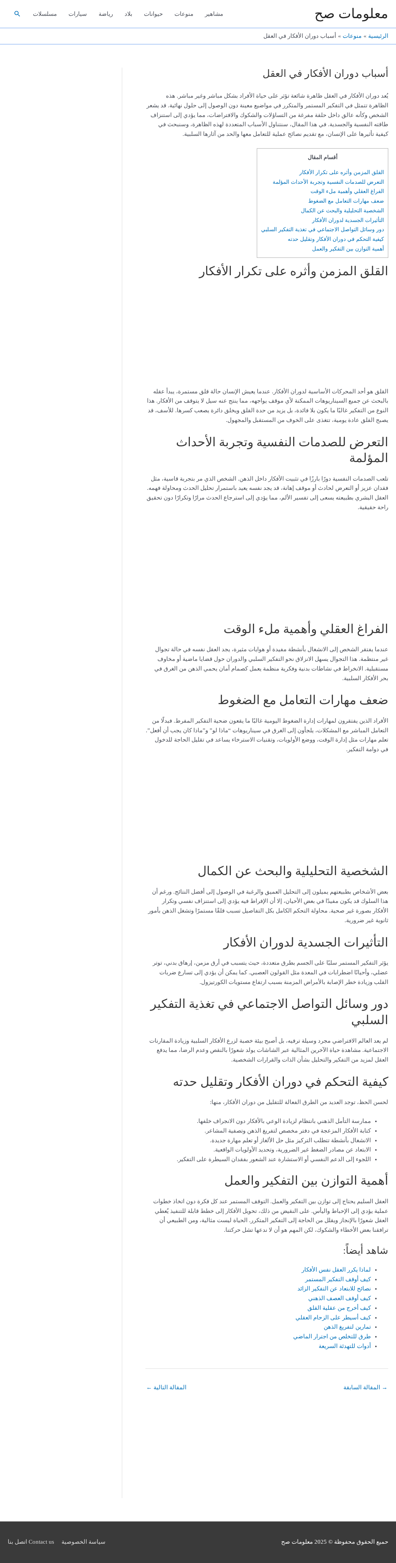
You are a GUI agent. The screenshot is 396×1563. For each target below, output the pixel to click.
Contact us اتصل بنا (31, 1542)
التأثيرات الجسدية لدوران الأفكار (348, 220)
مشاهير (214, 14)
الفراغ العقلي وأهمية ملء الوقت (347, 191)
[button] (17, 14)
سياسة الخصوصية (83, 1542)
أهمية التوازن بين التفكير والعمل (348, 249)
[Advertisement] (340, 335)
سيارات (77, 14)
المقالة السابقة (365, 1387)
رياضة (106, 14)
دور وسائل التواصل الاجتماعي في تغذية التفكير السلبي (322, 229)
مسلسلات (45, 14)
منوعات (183, 14)
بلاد (128, 14)
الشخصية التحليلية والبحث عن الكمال (342, 210)
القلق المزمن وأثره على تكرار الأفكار (341, 172)
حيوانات (153, 14)
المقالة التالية (166, 1387)
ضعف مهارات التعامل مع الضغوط (346, 201)
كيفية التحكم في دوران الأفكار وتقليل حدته (336, 239)
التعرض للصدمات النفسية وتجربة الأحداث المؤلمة (328, 182)
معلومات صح (351, 13)
